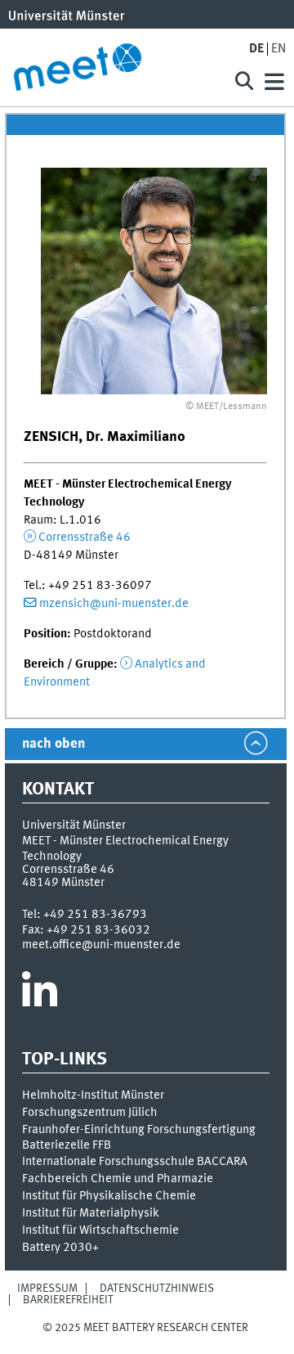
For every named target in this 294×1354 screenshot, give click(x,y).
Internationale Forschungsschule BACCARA (134, 1161)
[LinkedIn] (39, 995)
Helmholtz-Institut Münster (93, 1095)
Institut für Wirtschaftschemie (100, 1230)
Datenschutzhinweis (157, 1288)
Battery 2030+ (60, 1247)
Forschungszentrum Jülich (90, 1112)
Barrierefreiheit (68, 1300)
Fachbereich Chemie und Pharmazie (117, 1178)
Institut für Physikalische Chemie (109, 1196)
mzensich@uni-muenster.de (114, 603)
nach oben (53, 744)
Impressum (47, 1288)
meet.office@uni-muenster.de (101, 944)
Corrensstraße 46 (84, 537)
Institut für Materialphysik (90, 1213)
